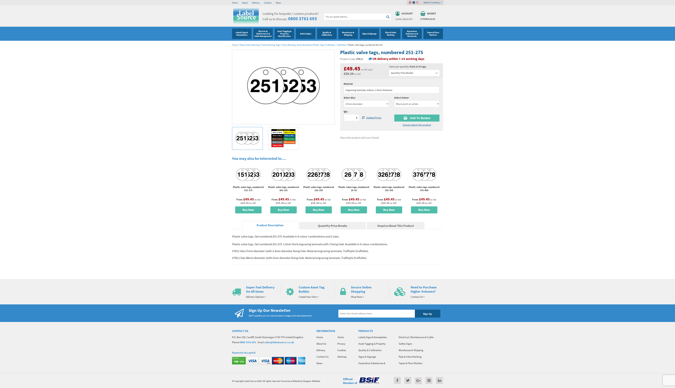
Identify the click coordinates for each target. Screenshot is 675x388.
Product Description (270, 225)
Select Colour (401, 97)
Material (348, 83)
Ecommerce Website (290, 381)
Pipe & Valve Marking (250, 44)
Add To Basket (419, 118)
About (245, 2)
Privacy (341, 343)
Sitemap (341, 356)
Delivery (256, 2)
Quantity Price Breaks (402, 72)
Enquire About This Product (395, 226)
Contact (267, 2)
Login (398, 19)
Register (407, 19)
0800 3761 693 (302, 18)
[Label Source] (246, 22)
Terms (340, 337)
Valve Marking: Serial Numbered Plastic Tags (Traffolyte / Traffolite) (314, 44)
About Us (321, 343)
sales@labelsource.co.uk (279, 342)
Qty (346, 111)
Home (235, 2)
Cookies (341, 350)
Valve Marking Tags (271, 44)
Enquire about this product (417, 124)
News (278, 2)
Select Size (349, 97)
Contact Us (322, 356)
